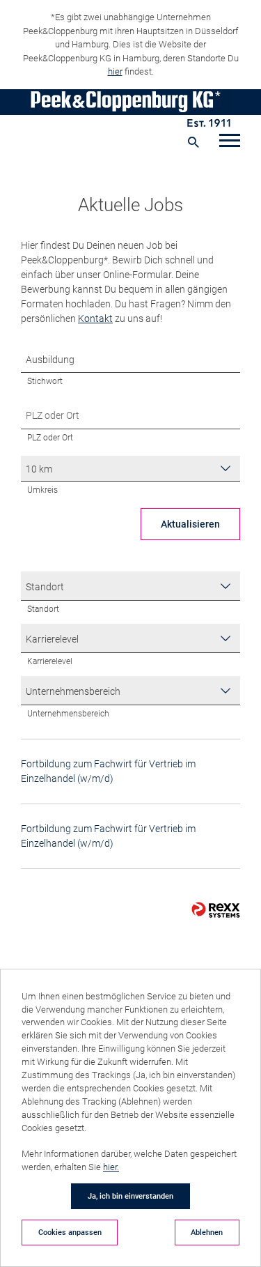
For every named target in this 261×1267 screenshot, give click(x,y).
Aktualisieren (190, 524)
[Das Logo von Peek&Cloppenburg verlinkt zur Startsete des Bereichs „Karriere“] (130, 108)
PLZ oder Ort (50, 437)
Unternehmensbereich (68, 713)
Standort (43, 608)
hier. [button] (111, 1167)
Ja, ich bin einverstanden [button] (130, 1196)
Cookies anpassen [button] (70, 1232)
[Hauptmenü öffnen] (229, 142)
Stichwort (45, 380)
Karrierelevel (49, 661)
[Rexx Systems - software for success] (215, 910)
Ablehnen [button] (207, 1232)
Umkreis (42, 489)
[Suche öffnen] (193, 142)
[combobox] (130, 469)
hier (115, 71)
